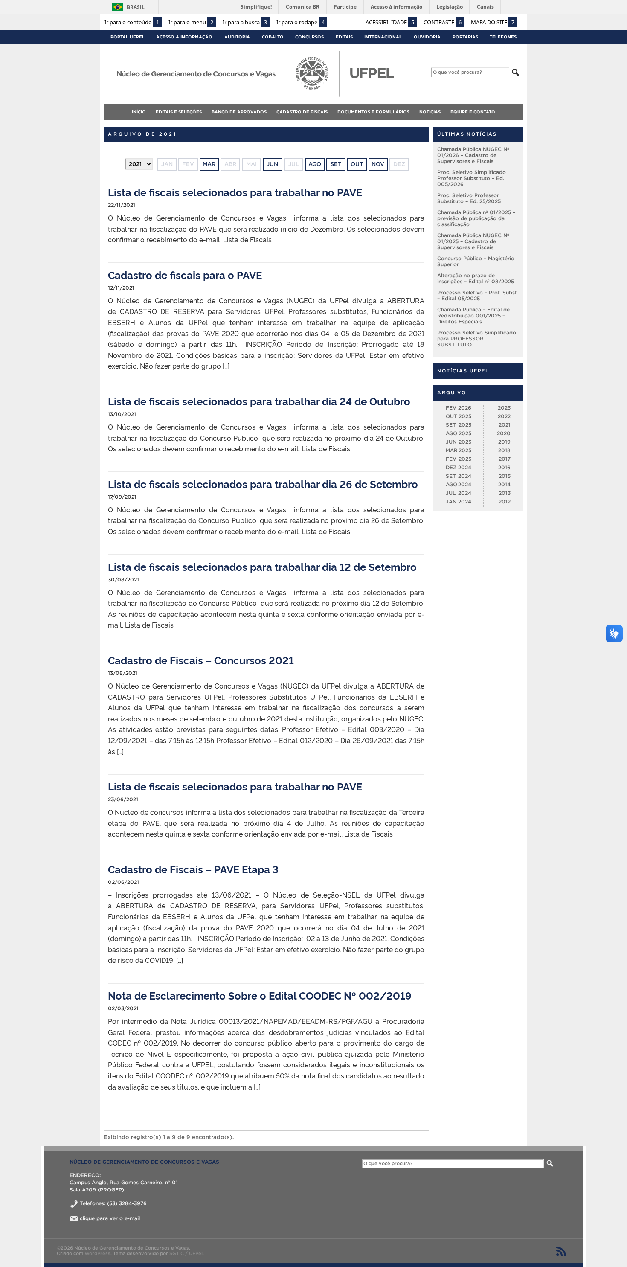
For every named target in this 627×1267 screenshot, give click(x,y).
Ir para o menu (190, 22)
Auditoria (237, 37)
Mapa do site (492, 22)
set (336, 164)
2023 (504, 407)
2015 (505, 476)
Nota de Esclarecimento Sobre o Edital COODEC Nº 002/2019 (260, 995)
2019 (504, 442)
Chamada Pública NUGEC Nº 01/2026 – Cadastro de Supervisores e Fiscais (473, 155)
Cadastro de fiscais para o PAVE (185, 274)
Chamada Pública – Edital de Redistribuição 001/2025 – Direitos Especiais (473, 315)
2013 (505, 493)
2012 (505, 501)
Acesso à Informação (184, 37)
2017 (505, 459)
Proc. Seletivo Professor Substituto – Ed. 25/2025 (469, 198)
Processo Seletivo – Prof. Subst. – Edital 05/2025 (477, 295)
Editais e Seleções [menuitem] (179, 112)
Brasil (136, 7)
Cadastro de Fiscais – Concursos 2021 (201, 660)
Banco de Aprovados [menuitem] (239, 112)
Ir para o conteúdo (131, 22)
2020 (504, 433)
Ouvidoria (427, 37)
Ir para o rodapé (300, 22)
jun (272, 164)
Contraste (443, 22)
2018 (504, 450)
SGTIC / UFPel (186, 1253)
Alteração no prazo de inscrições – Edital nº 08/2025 (475, 278)
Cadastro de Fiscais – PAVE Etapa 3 (193, 869)
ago (314, 164)
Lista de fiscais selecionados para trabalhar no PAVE (235, 192)
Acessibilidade (390, 22)
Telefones (503, 37)
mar (209, 164)
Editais (344, 37)
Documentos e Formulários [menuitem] (373, 112)
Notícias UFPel (463, 370)
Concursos (309, 37)
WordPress (97, 1253)
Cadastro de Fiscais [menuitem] (302, 112)
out (357, 164)
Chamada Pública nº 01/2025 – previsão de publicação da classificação (476, 218)
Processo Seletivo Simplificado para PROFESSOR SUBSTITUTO (476, 338)
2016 (504, 467)
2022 (504, 416)
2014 (504, 484)
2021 (505, 424)
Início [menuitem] (139, 112)
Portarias (465, 37)
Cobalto (273, 37)
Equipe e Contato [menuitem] (472, 112)
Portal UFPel (127, 37)
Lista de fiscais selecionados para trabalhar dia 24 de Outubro (259, 401)
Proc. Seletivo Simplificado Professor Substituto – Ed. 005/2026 (471, 178)
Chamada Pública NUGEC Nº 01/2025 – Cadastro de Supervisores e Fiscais (473, 241)
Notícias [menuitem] (430, 112)
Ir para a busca (245, 22)
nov (378, 164)
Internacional (383, 37)
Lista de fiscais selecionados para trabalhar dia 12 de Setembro (262, 566)
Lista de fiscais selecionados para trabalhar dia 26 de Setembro (263, 484)
